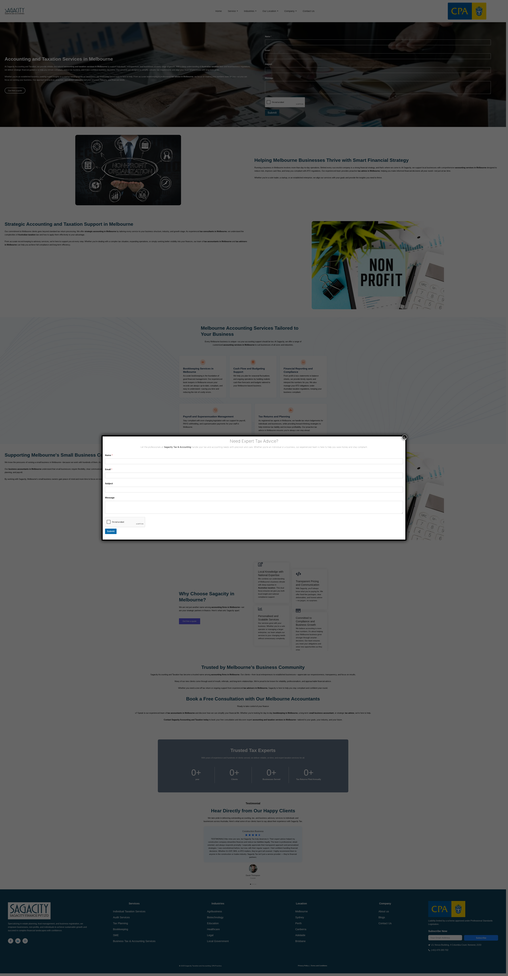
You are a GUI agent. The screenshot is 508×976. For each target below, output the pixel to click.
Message (110, 497)
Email (108, 469)
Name (109, 455)
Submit (111, 531)
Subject (109, 483)
